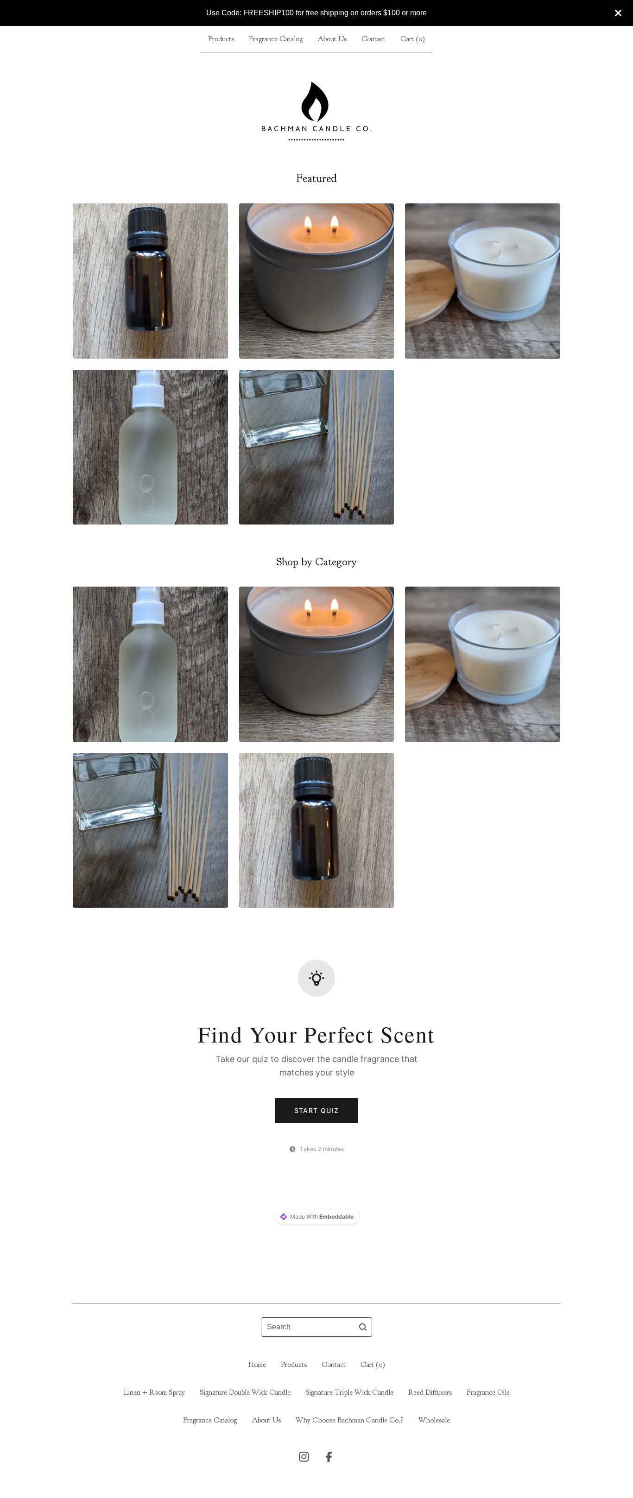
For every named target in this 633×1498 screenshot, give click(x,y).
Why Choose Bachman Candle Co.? (350, 1420)
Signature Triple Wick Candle (349, 1392)
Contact (373, 39)
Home (257, 1364)
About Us (332, 39)
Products (221, 39)
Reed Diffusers (430, 1392)
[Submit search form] (362, 1327)
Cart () (412, 39)
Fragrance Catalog (276, 39)
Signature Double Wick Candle (245, 1392)
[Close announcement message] (618, 13)
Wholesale (434, 1420)
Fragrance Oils (488, 1392)
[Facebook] (329, 1457)
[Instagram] (303, 1457)
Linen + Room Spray (154, 1392)
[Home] (316, 111)
